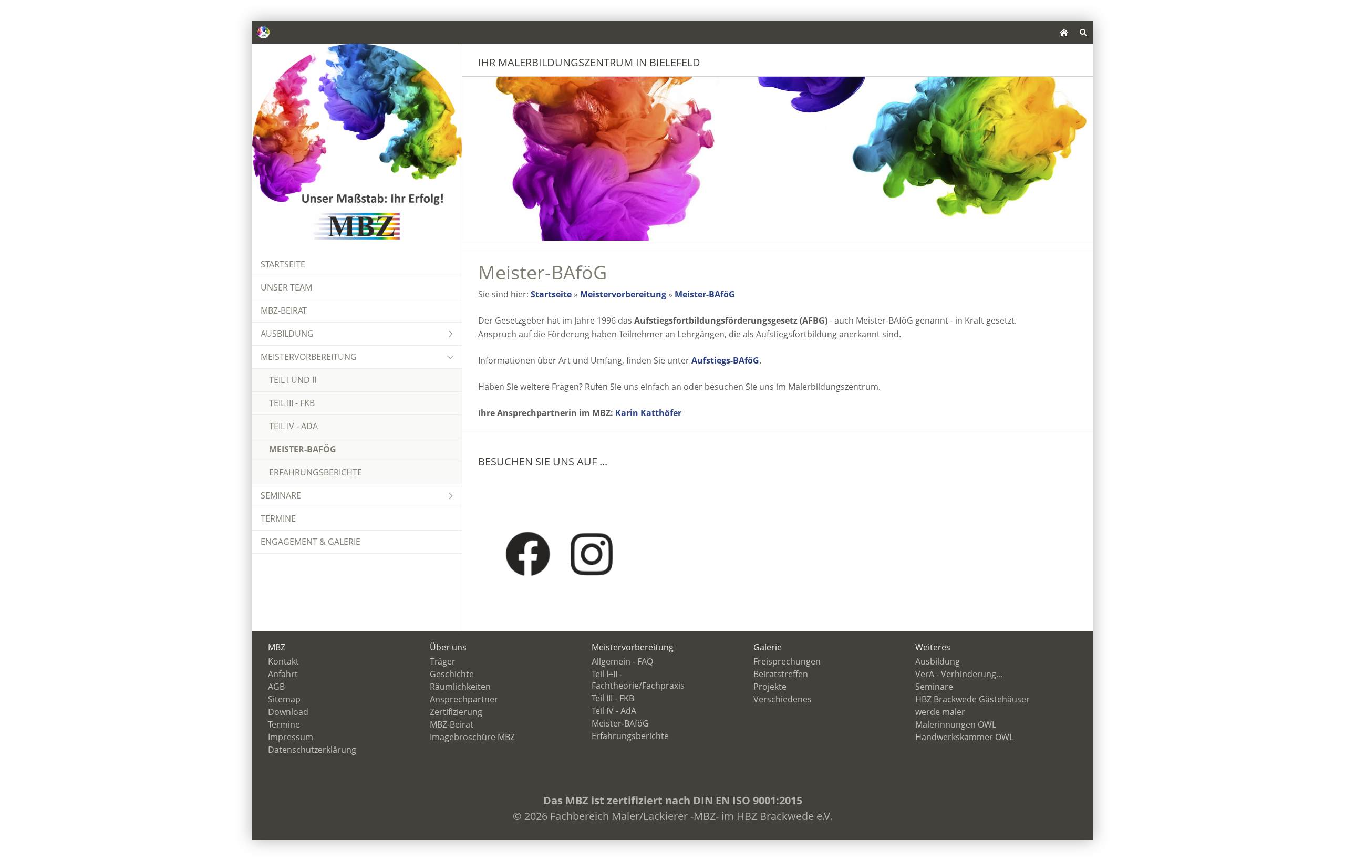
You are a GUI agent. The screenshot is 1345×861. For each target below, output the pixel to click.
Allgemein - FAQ (622, 661)
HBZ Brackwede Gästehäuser (972, 699)
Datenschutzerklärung (312, 749)
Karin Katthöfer (648, 413)
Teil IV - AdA (614, 711)
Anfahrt (283, 674)
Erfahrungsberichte (630, 736)
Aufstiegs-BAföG (725, 360)
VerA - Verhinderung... (958, 674)
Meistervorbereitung (623, 294)
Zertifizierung (456, 712)
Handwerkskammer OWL (964, 737)
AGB (276, 686)
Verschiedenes (782, 699)
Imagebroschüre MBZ (472, 737)
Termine (284, 724)
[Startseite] (1063, 32)
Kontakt (283, 661)
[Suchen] (1083, 32)
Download (288, 712)
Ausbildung (937, 661)
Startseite (551, 294)
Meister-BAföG (705, 294)
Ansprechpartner (464, 699)
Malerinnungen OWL (955, 724)
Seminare (934, 686)
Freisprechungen (787, 661)
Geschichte (452, 674)
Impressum (290, 737)
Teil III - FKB (613, 698)
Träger (443, 661)
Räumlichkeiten (460, 686)
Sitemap (284, 699)
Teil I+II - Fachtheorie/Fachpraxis (638, 679)
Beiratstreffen (780, 674)
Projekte (770, 686)
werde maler (940, 712)
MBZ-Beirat (451, 724)
